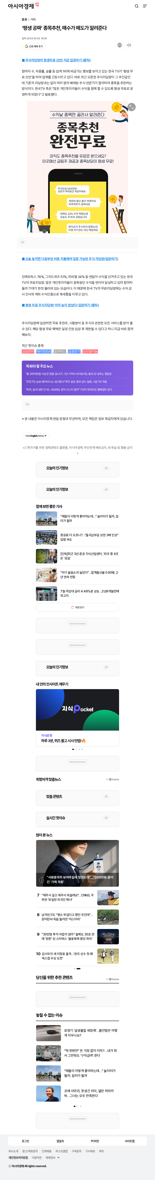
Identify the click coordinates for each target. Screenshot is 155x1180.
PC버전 (95, 1141)
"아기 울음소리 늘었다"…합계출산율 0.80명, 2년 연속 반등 (89, 575)
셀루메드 (60, 351)
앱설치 (60, 1141)
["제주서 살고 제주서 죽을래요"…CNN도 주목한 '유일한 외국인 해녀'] (108, 904)
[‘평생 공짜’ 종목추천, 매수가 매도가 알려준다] (77, 167)
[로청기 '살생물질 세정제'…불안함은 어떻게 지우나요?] (48, 1040)
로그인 (25, 1141)
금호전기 (74, 351)
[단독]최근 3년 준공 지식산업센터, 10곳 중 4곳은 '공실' (89, 556)
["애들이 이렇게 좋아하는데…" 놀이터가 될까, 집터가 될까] (46, 525)
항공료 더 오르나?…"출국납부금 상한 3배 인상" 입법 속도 (89, 537)
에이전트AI (44, 351)
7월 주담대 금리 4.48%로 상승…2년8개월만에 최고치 (89, 593)
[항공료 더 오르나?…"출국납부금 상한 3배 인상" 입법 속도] (46, 543)
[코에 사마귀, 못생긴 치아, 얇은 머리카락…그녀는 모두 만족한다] (48, 1100)
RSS (101, 1151)
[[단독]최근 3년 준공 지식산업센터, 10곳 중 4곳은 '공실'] (46, 562)
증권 (24, 19)
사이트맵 (129, 1141)
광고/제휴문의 (30, 1151)
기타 (33, 19)
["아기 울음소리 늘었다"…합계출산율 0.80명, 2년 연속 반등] (46, 581)
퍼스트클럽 (62, 1151)
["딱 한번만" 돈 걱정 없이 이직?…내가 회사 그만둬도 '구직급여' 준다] (48, 1060)
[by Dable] (112, 979)
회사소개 (13, 1151)
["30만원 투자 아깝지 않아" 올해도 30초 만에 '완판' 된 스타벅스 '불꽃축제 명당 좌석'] (108, 943)
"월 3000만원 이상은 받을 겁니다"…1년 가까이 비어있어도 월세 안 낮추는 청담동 (68, 373)
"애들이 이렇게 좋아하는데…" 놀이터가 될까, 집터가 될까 (89, 518)
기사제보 (90, 1151)
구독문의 (76, 1151)
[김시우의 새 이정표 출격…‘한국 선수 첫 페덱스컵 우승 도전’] (108, 962)
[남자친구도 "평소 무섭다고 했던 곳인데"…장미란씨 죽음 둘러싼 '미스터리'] (108, 923)
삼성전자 (28, 351)
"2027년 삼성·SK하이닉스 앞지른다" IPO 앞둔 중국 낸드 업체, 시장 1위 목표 (66, 381)
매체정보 (50, 1157)
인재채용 (46, 1151)
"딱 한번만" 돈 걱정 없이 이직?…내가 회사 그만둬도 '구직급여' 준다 (90, 1053)
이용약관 (37, 1157)
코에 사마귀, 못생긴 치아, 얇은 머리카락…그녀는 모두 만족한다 (89, 1093)
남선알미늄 (90, 351)
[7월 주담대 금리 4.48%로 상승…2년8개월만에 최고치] (46, 599)
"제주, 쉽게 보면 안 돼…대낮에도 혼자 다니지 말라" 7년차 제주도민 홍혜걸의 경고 (69, 389)
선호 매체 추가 (36, 46)
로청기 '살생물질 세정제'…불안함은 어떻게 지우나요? (90, 1033)
